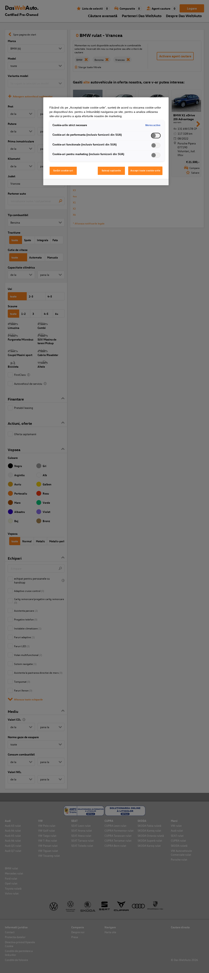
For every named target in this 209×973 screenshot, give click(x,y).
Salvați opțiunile (111, 170)
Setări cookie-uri (63, 170)
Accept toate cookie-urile (145, 170)
